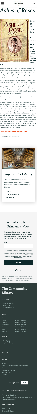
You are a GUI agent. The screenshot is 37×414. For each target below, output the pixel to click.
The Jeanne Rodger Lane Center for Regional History (18, 397)
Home (4, 363)
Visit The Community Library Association (15, 366)
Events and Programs (8, 370)
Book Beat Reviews (14, 137)
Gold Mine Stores (11, 194)
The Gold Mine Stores (9, 399)
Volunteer (9, 197)
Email (5, 242)
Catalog (4, 374)
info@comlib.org (7, 343)
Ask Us (24, 382)
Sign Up (18, 262)
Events (4, 368)
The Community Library (9, 395)
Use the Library (6, 372)
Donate (8, 191)
